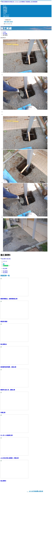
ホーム (4, 5)
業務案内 (5, 7)
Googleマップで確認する (7, 525)
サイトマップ (6, 15)
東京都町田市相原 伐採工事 (8, 367)
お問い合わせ (6, 16)
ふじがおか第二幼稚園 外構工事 (10, 458)
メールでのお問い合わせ (36, 491)
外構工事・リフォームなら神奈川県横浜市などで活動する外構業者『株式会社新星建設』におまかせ (26, 498)
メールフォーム (5, 25)
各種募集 (5, 10)
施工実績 (5, 8)
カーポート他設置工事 (7, 435)
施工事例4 (3, 481)
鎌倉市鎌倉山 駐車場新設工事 (9, 298)
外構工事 (3, 412)
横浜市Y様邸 (4, 321)
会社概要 (5, 12)
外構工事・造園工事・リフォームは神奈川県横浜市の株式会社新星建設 (17, 532)
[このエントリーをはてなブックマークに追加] (3, 264)
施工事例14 (4, 344)
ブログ (4, 13)
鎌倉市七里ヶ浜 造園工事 (8, 389)
